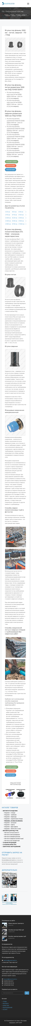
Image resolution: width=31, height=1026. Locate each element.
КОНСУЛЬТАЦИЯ (10, 169)
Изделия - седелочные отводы (13, 818)
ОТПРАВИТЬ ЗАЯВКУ (11, 161)
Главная (6, 14)
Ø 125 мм (21, 215)
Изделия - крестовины (11, 826)
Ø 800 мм (8, 224)
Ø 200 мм (8, 218)
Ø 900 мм (14, 224)
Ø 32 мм (14, 212)
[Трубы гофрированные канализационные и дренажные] (10, 793)
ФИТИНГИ (6, 1003)
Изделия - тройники (10, 814)
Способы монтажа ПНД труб (16, 930)
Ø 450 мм (14, 221)
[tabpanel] (10, 793)
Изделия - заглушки (10, 822)
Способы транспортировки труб (17, 936)
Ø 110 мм (14, 215)
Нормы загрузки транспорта (16, 923)
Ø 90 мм (7, 215)
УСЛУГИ (5, 1009)
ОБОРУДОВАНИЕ (7, 1007)
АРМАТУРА (6, 1005)
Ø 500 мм (21, 221)
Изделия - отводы (9, 813)
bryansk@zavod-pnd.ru (10, 979)
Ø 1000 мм (21, 224)
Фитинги (18, 14)
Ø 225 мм (14, 218)
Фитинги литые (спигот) (11, 832)
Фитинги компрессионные (12, 836)
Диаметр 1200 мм (21, 15)
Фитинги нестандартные (12, 840)
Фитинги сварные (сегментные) (13, 838)
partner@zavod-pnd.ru (10, 960)
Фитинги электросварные (12, 834)
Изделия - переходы (10, 816)
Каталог (12, 14)
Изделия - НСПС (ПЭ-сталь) (12, 828)
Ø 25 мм (7, 212)
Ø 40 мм (21, 212)
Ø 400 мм (8, 221)
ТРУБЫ (5, 1001)
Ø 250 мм (21, 218)
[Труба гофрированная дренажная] (20, 793)
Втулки (13, 15)
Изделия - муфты (9, 824)
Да (27, 993)
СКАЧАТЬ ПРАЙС (10, 165)
